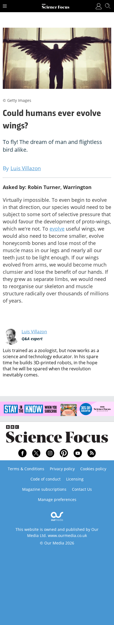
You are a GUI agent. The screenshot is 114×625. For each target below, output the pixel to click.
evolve (57, 228)
